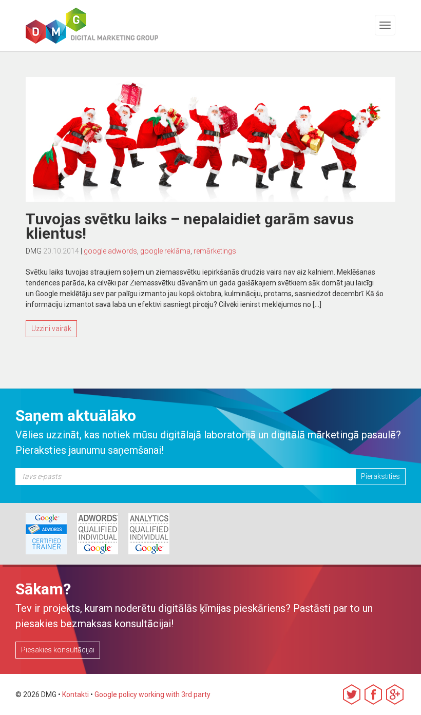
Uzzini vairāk (51, 328)
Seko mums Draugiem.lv (395, 694)
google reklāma (165, 251)
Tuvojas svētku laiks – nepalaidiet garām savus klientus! (190, 226)
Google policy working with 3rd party (152, 694)
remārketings (215, 251)
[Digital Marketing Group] (56, 26)
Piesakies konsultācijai (57, 650)
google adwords (110, 251)
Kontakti (75, 694)
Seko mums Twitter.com (351, 694)
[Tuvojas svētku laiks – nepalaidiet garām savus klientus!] (210, 139)
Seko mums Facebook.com (373, 694)
